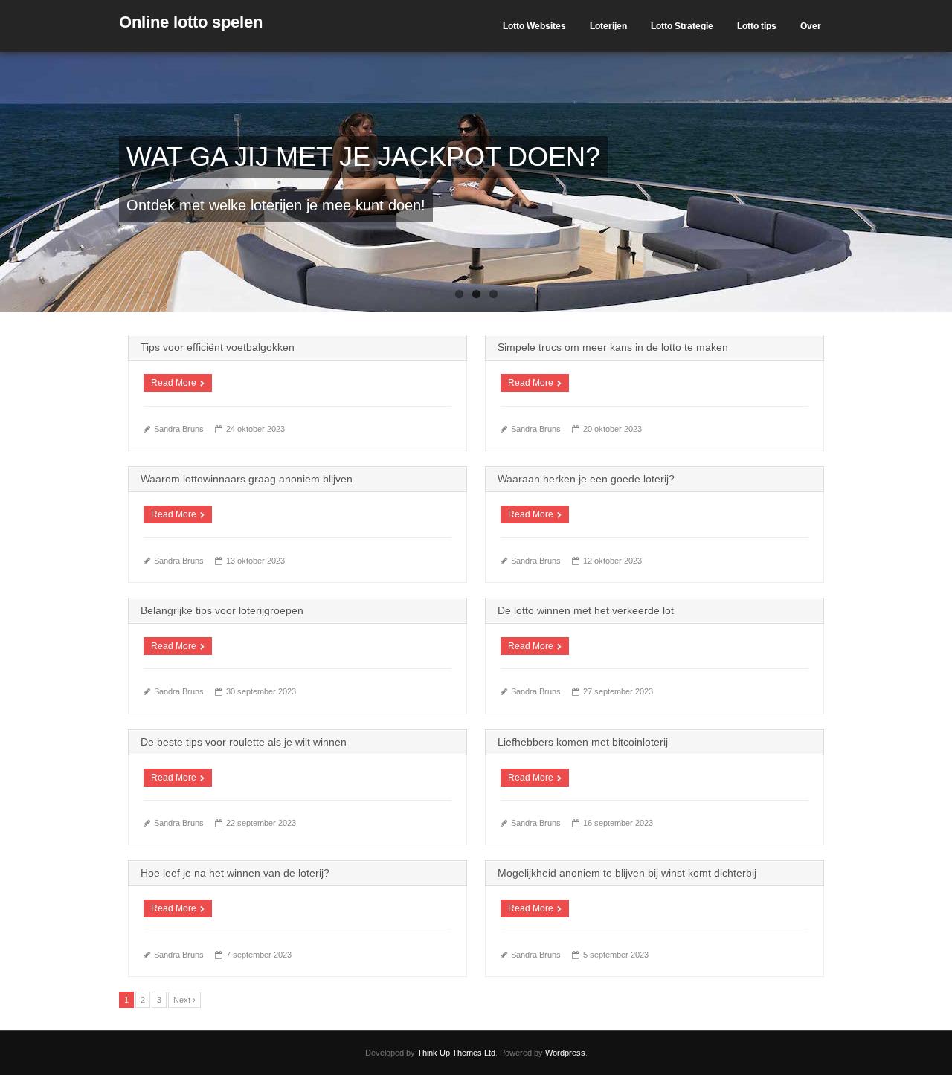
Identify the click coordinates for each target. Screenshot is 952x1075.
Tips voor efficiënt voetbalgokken (218, 347)
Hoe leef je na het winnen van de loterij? (235, 873)
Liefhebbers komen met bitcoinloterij (583, 742)
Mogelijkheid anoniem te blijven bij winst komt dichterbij (627, 873)
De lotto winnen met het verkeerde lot (586, 610)
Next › (184, 999)
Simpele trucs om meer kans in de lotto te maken (613, 347)
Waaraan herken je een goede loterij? (586, 479)
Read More (173, 383)
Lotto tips (756, 26)
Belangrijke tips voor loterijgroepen (222, 610)
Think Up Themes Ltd (456, 1052)
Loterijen (608, 26)
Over (810, 26)
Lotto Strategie (682, 26)
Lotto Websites (534, 26)
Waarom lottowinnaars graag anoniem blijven (247, 479)
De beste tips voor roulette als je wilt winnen (244, 742)
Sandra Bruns (179, 428)
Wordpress (565, 1052)
